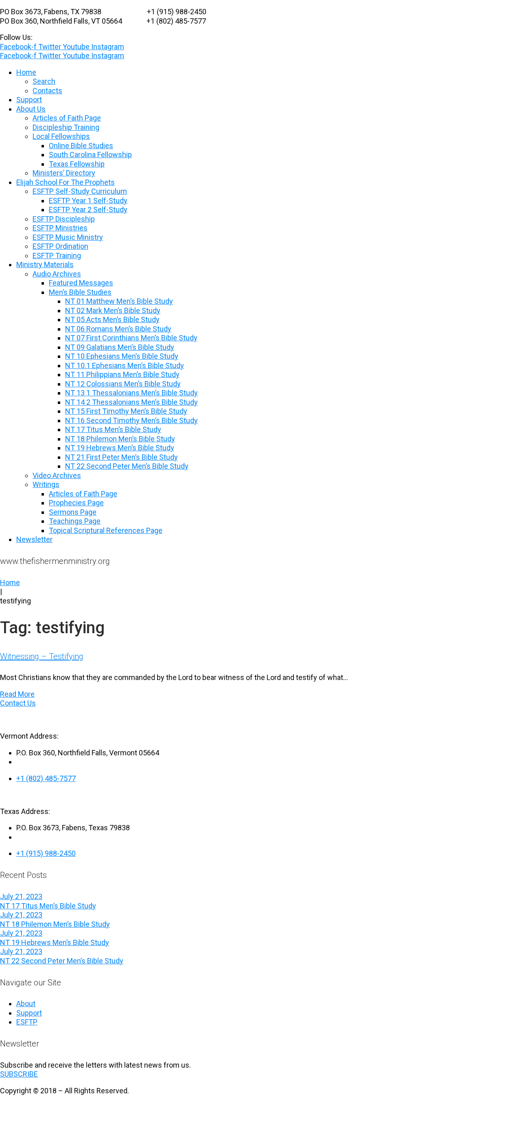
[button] (19, 1074)
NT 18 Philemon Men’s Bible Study (55, 924)
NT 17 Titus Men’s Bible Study (48, 906)
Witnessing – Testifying (41, 656)
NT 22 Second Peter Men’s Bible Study (61, 960)
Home (10, 582)
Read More (17, 694)
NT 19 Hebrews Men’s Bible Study (54, 942)
